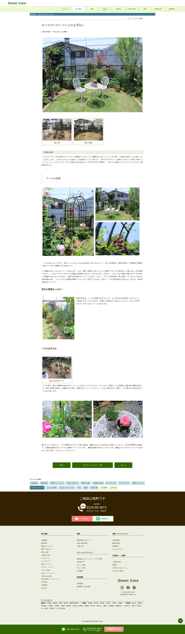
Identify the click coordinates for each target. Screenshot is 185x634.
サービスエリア (117, 549)
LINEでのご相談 (117, 571)
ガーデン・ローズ (47, 567)
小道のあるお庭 (46, 576)
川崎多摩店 (116, 540)
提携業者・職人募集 (83, 586)
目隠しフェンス (138, 483)
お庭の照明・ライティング (50, 579)
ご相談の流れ (116, 562)
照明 (85, 488)
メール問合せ (83, 518)
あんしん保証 (81, 565)
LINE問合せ (104, 518)
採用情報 (80, 583)
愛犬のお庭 (86, 483)
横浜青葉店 (116, 543)
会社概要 (80, 571)
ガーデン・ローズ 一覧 (45, 14)
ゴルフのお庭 (51, 488)
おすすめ (113, 488)
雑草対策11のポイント (84, 540)
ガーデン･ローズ (37, 488)
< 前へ (61, 465)
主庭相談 (34, 483)
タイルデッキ (111, 483)
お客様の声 (80, 562)
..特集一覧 (80, 546)
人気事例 (104, 488)
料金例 (114, 565)
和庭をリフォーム (57, 483)
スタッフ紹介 (81, 568)
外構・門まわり (72, 483)
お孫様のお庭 (98, 483)
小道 (79, 488)
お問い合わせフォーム (119, 568)
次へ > (123, 465)
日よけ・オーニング (67, 488)
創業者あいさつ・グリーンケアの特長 (89, 559)
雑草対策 (44, 483)
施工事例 (32, 14)
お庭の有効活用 (82, 543)
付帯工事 (94, 488)
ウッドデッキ (124, 483)
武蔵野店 (115, 546)
